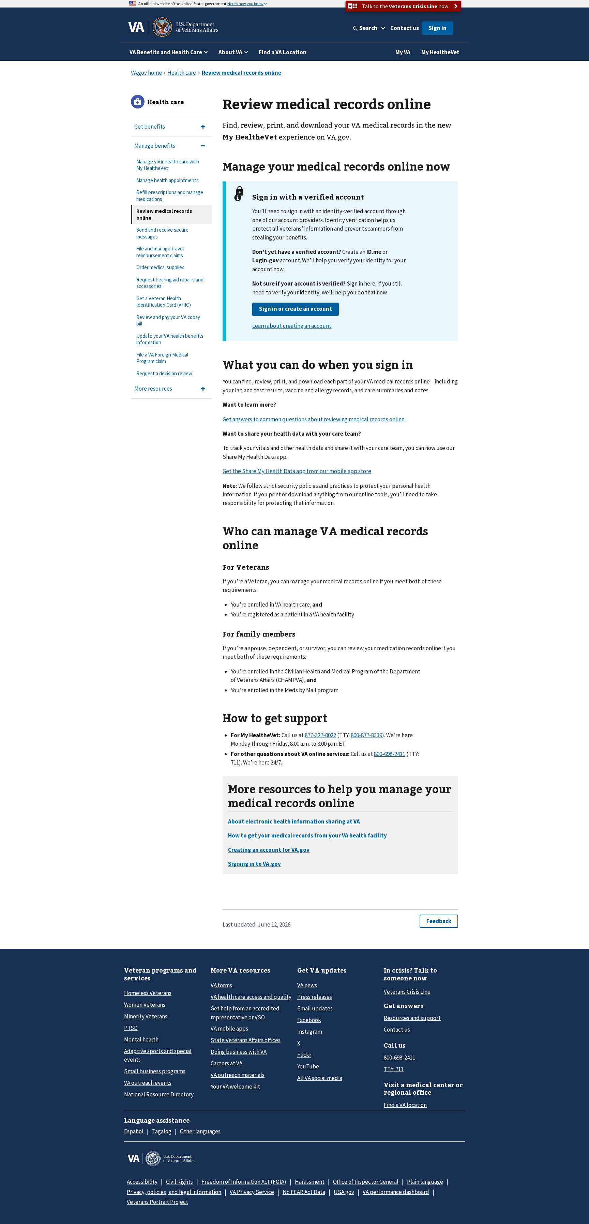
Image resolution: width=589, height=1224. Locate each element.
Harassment (309, 1181)
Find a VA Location (282, 52)
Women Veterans (144, 1004)
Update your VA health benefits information (169, 339)
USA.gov (344, 1192)
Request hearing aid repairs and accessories (169, 283)
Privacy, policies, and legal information (174, 1192)
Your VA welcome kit (235, 1086)
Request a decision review (164, 373)
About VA (230, 52)
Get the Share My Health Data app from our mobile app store (297, 471)
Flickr (304, 1055)
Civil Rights (179, 1181)
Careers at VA (226, 1063)
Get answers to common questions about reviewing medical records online (314, 419)
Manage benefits (154, 145)
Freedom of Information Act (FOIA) (243, 1181)
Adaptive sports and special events (158, 1055)
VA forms (221, 985)
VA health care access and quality (251, 997)
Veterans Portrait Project (157, 1202)
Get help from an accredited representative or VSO (245, 1013)
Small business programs (154, 1071)
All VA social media (319, 1078)
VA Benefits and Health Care (166, 52)
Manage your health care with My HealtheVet (167, 165)
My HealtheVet (440, 52)
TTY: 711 (394, 1069)
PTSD (131, 1028)
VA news (307, 985)
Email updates (315, 1008)
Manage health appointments (167, 180)
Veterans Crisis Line (407, 991)
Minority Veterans (145, 1016)
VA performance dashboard (396, 1192)
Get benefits (149, 126)
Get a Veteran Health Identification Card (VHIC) (163, 301)
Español (134, 1131)
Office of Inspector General (365, 1181)
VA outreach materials (238, 1075)
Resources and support (412, 1018)
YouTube (308, 1066)
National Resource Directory (159, 1094)
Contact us (404, 28)
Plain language (425, 1181)
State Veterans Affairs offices (246, 1040)
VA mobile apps (229, 1028)
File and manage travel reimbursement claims (160, 252)
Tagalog (161, 1131)
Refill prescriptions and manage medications (169, 195)
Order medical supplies (160, 267)
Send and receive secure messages (162, 233)
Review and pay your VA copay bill (168, 320)
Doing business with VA (239, 1051)
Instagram (309, 1031)
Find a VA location (405, 1105)
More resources (153, 388)
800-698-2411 (399, 1057)
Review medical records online (164, 214)
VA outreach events (147, 1083)
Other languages (200, 1131)
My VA (402, 52)
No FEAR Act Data (304, 1192)
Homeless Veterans (147, 993)
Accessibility (142, 1181)
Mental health (141, 1039)
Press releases (314, 997)
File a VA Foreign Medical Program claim (162, 358)
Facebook (309, 1020)
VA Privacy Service (252, 1192)
